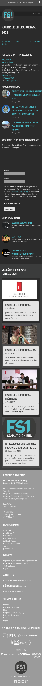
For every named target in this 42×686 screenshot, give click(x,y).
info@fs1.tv (12, 3)
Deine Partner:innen (11, 543)
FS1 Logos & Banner (11, 607)
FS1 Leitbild (7, 536)
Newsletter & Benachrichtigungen (17, 580)
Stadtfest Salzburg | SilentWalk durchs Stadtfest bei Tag (26, 126)
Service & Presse (12, 599)
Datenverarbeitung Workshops (15, 563)
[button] (35, 14)
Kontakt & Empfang (14, 475)
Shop (5, 610)
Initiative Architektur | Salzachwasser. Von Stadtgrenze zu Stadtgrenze (25, 110)
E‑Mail (7, 178)
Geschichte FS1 (9, 533)
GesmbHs (7, 530)
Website (7, 555)
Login (5, 568)
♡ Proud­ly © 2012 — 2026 (21, 676)
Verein (6, 546)
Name (7, 170)
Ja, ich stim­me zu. (13, 203)
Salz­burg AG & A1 (12, 80)
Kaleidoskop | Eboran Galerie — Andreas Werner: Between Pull (27, 95)
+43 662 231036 (22, 3)
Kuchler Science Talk (22, 222)
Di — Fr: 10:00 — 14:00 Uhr (14, 591)
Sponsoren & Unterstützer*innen (21, 628)
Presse (6, 605)
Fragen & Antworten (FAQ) (13, 612)
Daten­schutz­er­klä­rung (19, 191)
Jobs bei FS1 (8, 549)
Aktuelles (8, 575)
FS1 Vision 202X (9, 538)
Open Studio (35, 41)
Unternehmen (11, 525)
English (30, 3)
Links (5, 618)
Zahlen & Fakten (9, 541)
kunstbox (16, 236)
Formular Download (11, 615)
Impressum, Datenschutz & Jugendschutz (20, 561)
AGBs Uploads (9, 566)
